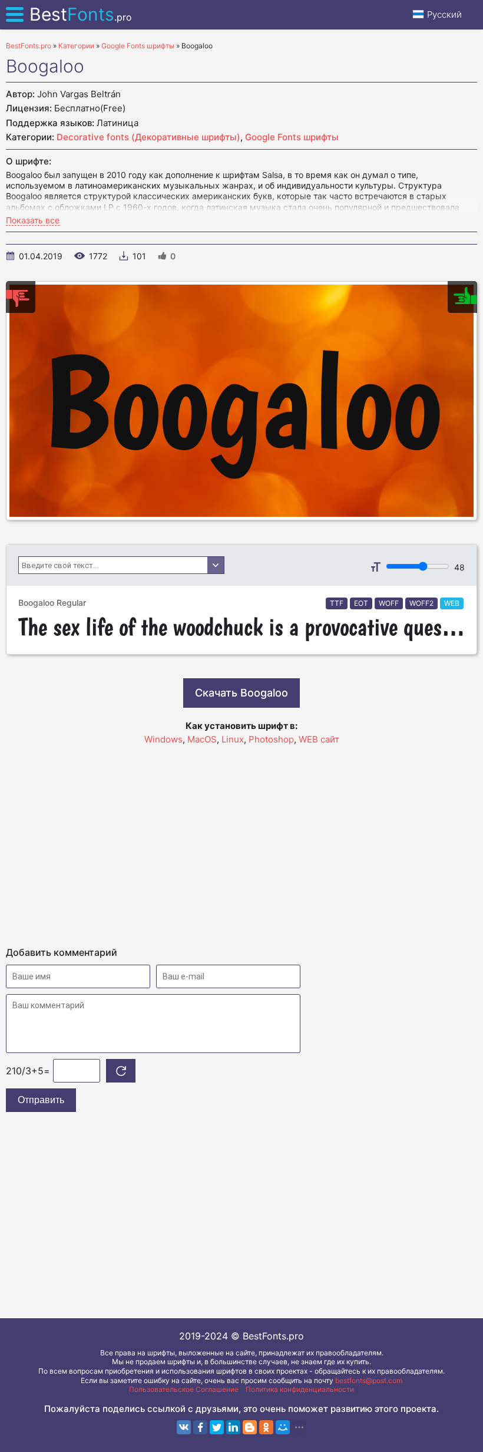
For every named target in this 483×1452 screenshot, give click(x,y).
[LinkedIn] (233, 1427)
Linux (232, 739)
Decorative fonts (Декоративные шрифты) (148, 137)
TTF (336, 603)
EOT (361, 603)
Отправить (41, 1100)
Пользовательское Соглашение (184, 1389)
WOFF (389, 603)
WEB (451, 603)
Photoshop (271, 739)
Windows (163, 739)
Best (80, 14)
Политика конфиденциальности (300, 1389)
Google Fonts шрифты (292, 137)
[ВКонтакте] (184, 1427)
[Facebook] (200, 1427)
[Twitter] (217, 1427)
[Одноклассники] (266, 1427)
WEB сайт (319, 739)
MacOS (202, 739)
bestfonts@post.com (368, 1380)
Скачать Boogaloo (241, 693)
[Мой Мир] (283, 1427)
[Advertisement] (241, 840)
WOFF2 (421, 603)
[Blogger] (250, 1427)
